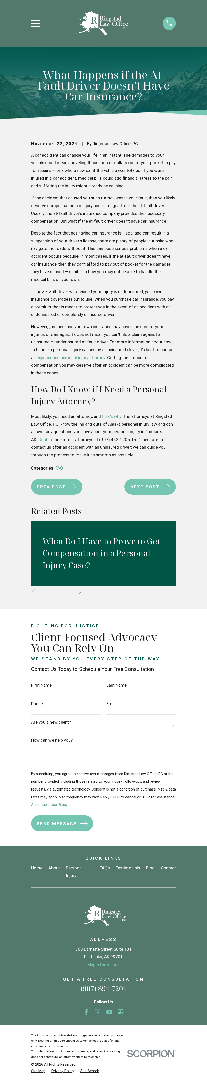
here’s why (111, 416)
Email (111, 703)
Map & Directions (103, 964)
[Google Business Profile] (121, 1012)
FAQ (59, 468)
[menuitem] (38, 1071)
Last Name (116, 685)
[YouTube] (109, 1012)
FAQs (105, 867)
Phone (37, 703)
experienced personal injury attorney (71, 357)
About (54, 867)
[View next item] (80, 591)
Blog (150, 867)
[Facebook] (86, 1012)
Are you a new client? (51, 722)
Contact (46, 439)
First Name (41, 685)
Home (36, 867)
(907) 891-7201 (103, 988)
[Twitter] (98, 1012)
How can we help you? (52, 740)
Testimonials (128, 867)
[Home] (101, 23)
